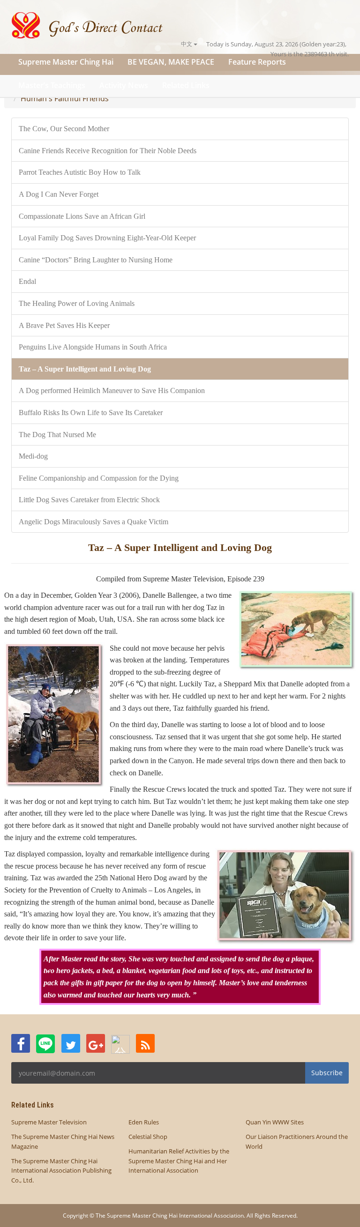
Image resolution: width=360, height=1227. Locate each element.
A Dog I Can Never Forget (58, 194)
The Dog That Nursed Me (57, 435)
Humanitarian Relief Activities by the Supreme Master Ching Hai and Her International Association (178, 1161)
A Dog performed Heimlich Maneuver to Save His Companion (112, 390)
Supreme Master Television (49, 1122)
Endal (27, 281)
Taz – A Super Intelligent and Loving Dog (85, 369)
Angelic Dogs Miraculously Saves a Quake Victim (93, 522)
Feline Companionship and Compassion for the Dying (99, 478)
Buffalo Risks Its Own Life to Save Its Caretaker (91, 412)
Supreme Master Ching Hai (65, 62)
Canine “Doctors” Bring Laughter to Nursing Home (95, 260)
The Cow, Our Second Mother (64, 129)
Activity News (123, 85)
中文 (187, 44)
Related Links (186, 85)
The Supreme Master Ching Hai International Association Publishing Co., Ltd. (61, 1171)
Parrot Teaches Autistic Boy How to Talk (80, 172)
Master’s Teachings (51, 85)
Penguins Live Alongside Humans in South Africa (93, 347)
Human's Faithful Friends (65, 98)
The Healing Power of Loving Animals (77, 303)
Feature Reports (257, 62)
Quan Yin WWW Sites (275, 1122)
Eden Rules (143, 1122)
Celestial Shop (147, 1136)
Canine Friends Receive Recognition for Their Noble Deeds (107, 151)
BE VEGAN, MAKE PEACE (171, 62)
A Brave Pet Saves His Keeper (64, 325)
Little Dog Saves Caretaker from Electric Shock (89, 500)
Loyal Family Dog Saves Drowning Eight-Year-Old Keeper (107, 238)
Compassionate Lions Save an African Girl (82, 216)
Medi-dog (33, 456)
